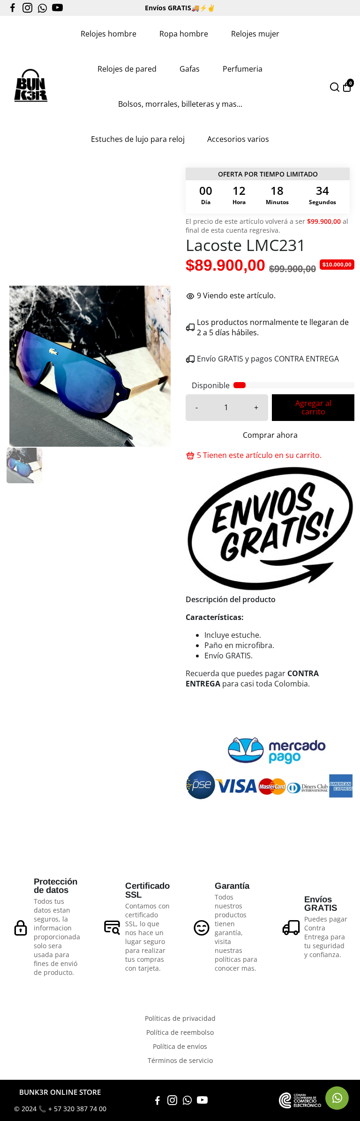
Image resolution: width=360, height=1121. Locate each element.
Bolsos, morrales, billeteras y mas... (180, 104)
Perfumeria (242, 69)
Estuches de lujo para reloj (138, 139)
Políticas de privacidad (180, 1018)
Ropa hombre (183, 34)
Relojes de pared (127, 69)
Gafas (190, 69)
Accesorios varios (238, 139)
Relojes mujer (255, 34)
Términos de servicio (180, 1060)
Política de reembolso (180, 1032)
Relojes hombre (108, 34)
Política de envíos (180, 1046)
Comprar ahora (270, 435)
